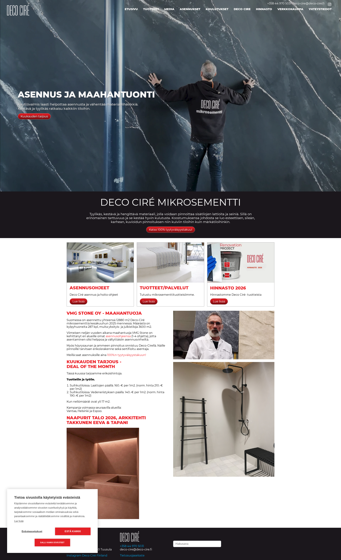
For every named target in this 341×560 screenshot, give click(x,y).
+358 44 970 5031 (279, 3)
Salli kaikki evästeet (52, 542)
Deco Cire (242, 9)
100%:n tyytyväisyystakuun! (126, 355)
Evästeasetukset (32, 531)
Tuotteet (151, 9)
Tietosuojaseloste (132, 555)
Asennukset (190, 9)
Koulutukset (217, 9)
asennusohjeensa (118, 336)
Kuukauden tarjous (34, 116)
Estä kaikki (73, 531)
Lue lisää (18, 521)
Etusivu (131, 9)
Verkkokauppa (290, 9)
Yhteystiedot (320, 9)
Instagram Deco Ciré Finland (87, 555)
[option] (170, 95)
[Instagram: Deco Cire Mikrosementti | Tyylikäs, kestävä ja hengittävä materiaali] (330, 5)
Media (169, 9)
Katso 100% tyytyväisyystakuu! (170, 229)
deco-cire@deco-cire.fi (308, 3)
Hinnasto (264, 9)
